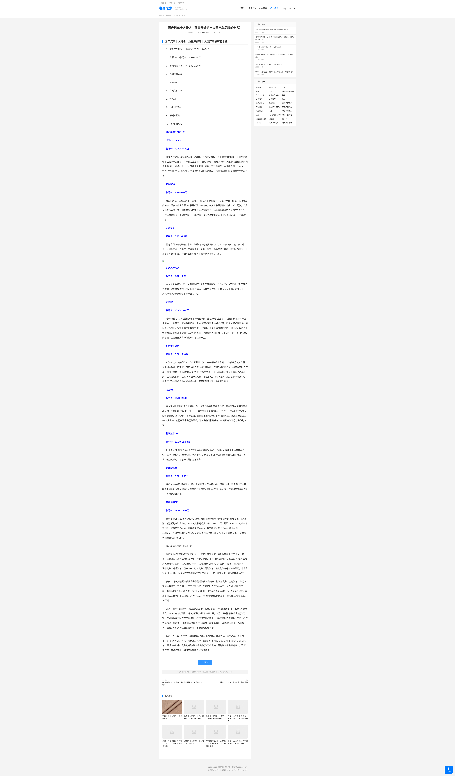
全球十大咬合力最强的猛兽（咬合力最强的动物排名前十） (172, 743)
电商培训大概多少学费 (288, 107)
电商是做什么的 (275, 115)
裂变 (283, 95)
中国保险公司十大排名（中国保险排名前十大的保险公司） (182, 683)
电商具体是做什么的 (288, 123)
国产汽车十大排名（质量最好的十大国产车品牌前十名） (205, 27)
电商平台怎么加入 (275, 123)
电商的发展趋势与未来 (288, 111)
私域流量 (272, 103)
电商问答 (263, 8)
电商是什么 (260, 99)
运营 (242, 8)
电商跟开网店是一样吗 (288, 103)
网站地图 (227, 767)
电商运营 (272, 99)
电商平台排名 (287, 115)
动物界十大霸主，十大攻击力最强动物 (233, 682)
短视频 (251, 8)
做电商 (271, 119)
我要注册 (172, 3)
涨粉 (270, 111)
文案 (283, 87)
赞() (205, 662)
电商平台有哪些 (288, 91)
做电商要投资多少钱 (262, 119)
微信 (283, 99)
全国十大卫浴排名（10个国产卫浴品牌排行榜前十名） (238, 718)
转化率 (284, 119)
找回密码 (181, 3)
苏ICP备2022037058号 (240, 767)
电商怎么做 (260, 103)
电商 (270, 91)
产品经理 (272, 87)
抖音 (257, 91)
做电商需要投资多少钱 (275, 95)
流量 (257, 115)
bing (284, 8)
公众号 (258, 123)
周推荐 (258, 87)
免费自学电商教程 (275, 107)
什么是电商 (260, 95)
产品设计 (259, 107)
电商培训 (259, 111)
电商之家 (166, 8)
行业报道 (274, 8)
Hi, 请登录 (162, 3)
